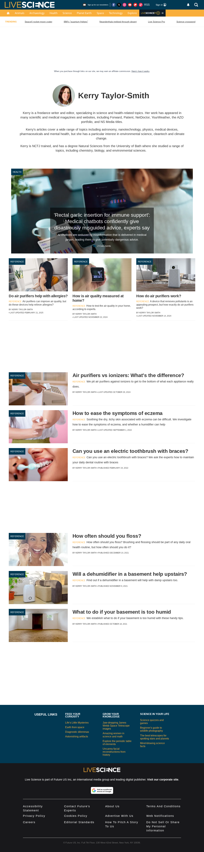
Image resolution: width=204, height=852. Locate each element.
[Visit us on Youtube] (130, 5)
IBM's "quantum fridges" (76, 21)
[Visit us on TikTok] (141, 5)
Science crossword (185, 21)
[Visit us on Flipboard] (135, 5)
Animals (19, 13)
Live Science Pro (156, 21)
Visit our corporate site (162, 779)
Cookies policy (75, 815)
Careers (29, 822)
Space (100, 13)
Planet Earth (84, 13)
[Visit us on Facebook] (114, 5)
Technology (116, 13)
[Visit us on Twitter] (119, 5)
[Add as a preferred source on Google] (102, 790)
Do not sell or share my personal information (163, 826)
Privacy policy (34, 815)
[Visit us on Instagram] (124, 5)
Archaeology (36, 13)
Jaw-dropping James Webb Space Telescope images (116, 725)
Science (67, 13)
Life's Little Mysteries (77, 722)
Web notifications (160, 815)
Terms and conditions (163, 806)
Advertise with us (119, 815)
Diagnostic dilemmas (77, 732)
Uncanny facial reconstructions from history (114, 751)
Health (54, 13)
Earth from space (74, 727)
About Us (112, 806)
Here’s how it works (140, 71)
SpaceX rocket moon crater (38, 21)
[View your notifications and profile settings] (188, 5)
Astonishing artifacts (76, 736)
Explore (132, 13)
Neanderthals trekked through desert (118, 21)
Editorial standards (79, 822)
